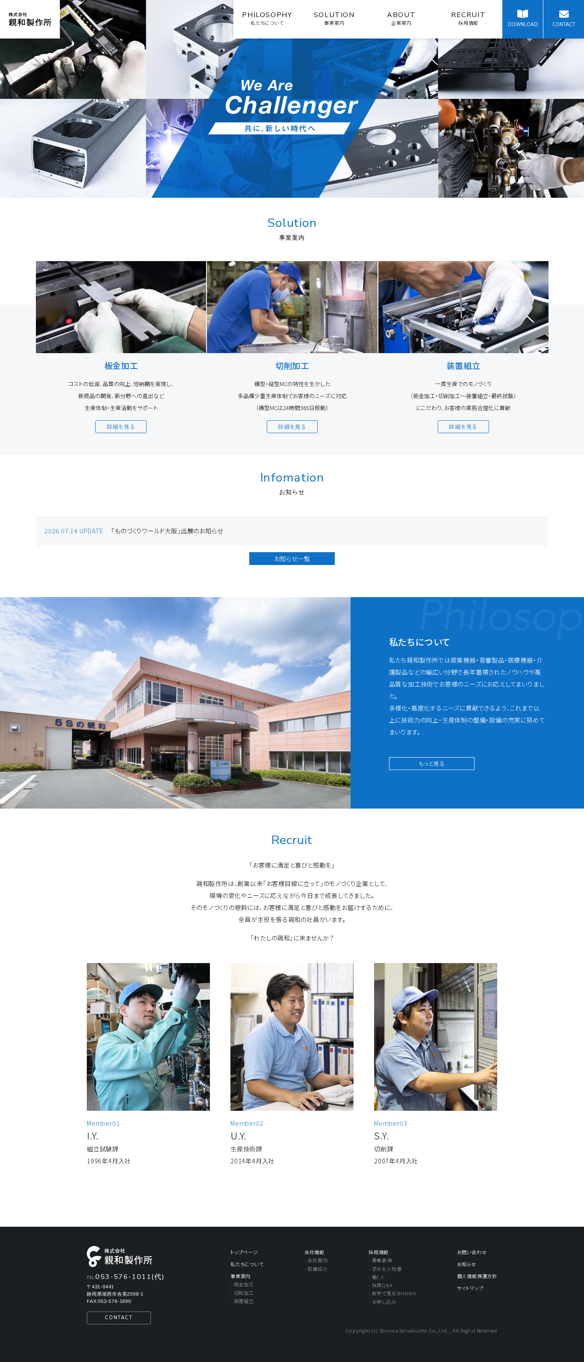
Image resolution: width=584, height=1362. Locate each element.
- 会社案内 (316, 1260)
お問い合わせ (472, 1252)
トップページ (244, 1252)
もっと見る (432, 763)
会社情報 (314, 1252)
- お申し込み (382, 1301)
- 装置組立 (242, 1300)
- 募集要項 (380, 1260)
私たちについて (247, 1264)
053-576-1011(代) (130, 1277)
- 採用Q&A (381, 1285)
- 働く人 (377, 1276)
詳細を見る (121, 426)
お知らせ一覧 (292, 558)
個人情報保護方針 (477, 1276)
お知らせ (466, 1264)
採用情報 (379, 1252)
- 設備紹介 (316, 1268)
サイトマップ (470, 1288)
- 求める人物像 (385, 1268)
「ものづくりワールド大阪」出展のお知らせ (167, 530)
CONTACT (119, 1317)
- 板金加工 (242, 1284)
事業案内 (240, 1276)
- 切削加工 (242, 1292)
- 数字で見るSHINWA (392, 1293)
